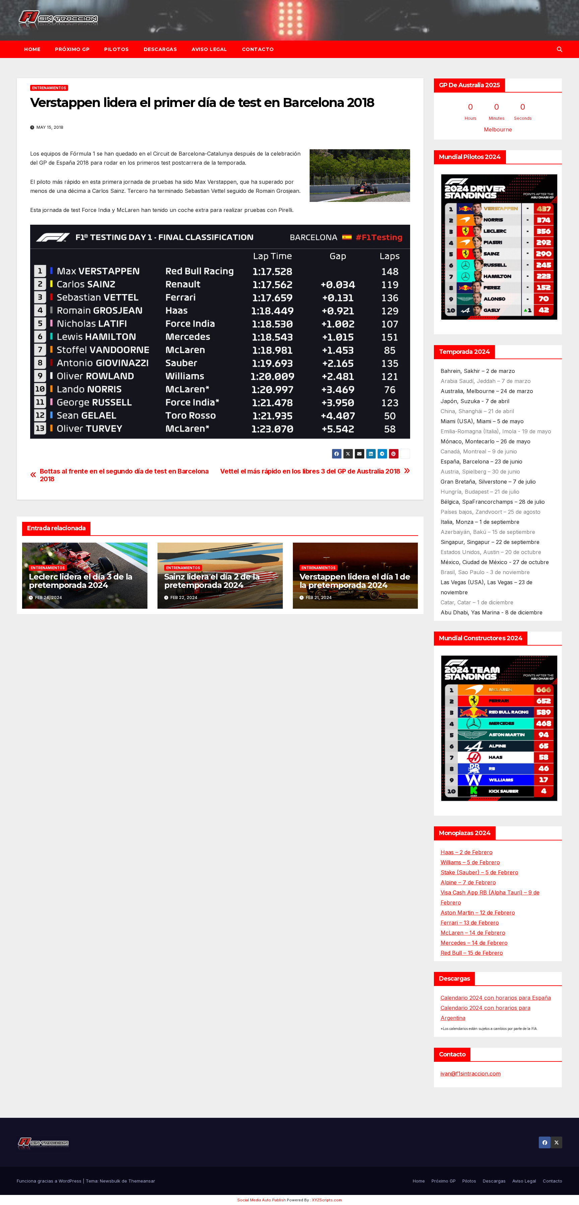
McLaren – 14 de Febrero (473, 932)
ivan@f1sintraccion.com (471, 1073)
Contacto (258, 49)
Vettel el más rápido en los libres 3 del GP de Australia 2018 (310, 471)
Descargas (160, 49)
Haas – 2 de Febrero (467, 852)
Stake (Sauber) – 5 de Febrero (479, 872)
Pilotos (116, 49)
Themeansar (141, 1181)
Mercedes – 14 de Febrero (474, 942)
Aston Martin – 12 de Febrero (478, 912)
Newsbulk (110, 1181)
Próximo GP (72, 49)
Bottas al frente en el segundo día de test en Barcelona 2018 (124, 475)
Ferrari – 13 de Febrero (470, 922)
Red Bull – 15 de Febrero (472, 952)
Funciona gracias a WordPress (50, 1181)
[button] (559, 49)
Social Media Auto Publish (261, 1200)
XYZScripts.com (327, 1200)
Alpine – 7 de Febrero (468, 882)
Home (32, 49)
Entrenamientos (49, 88)
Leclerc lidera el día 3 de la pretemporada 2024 (80, 581)
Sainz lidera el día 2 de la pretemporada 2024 (212, 581)
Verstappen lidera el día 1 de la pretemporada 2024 (355, 581)
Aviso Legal (209, 49)
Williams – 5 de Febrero (470, 862)
